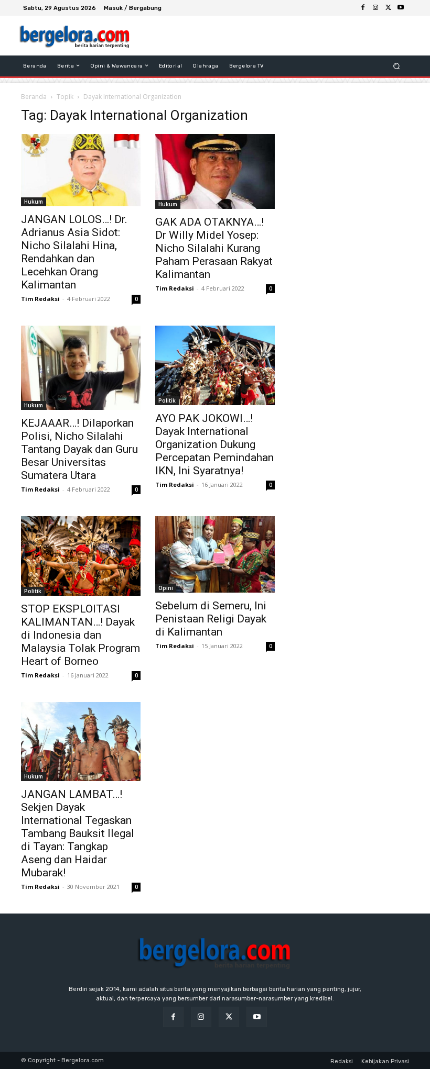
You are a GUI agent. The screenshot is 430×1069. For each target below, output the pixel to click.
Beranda (34, 96)
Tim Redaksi (40, 299)
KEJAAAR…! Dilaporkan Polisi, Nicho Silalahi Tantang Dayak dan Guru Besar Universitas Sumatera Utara (79, 449)
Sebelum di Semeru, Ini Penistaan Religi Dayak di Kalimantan (210, 618)
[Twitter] (388, 8)
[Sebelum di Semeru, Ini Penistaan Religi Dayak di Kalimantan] (215, 554)
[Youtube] (400, 8)
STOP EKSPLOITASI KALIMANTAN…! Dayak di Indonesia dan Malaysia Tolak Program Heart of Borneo (80, 635)
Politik (167, 400)
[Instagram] (375, 8)
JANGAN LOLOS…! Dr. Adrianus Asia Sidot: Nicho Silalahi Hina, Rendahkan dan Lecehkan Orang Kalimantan (74, 252)
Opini (165, 588)
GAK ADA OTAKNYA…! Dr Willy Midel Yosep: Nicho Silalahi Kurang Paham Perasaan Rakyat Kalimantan (214, 248)
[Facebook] (363, 8)
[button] (396, 65)
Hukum (33, 201)
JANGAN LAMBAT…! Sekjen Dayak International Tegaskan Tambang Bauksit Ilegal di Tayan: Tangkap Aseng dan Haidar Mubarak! (77, 833)
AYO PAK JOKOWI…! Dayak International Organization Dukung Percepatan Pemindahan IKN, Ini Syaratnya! (214, 444)
